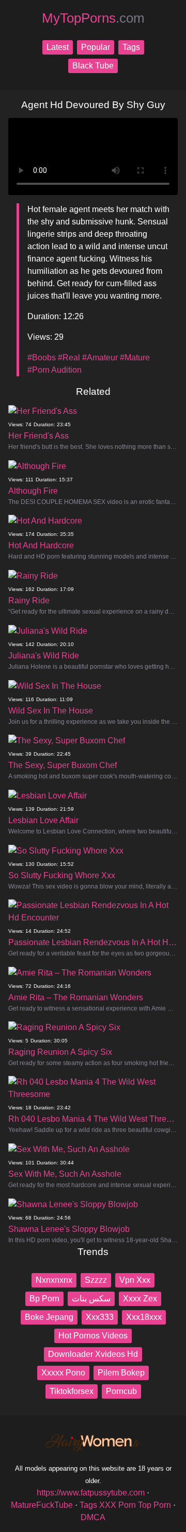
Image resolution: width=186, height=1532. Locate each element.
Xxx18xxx (144, 1317)
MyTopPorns (93, 18)
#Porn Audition (54, 369)
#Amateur (100, 357)
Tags (131, 47)
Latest (58, 47)
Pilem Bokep (121, 1372)
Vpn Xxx (134, 1280)
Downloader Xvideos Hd (93, 1354)
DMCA (93, 1517)
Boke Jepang (49, 1317)
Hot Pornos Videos (93, 1335)
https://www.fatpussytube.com (91, 1492)
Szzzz (96, 1280)
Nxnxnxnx (54, 1280)
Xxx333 (100, 1317)
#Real (69, 357)
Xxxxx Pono (63, 1372)
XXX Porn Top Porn (135, 1505)
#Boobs (41, 357)
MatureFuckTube (42, 1505)
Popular (95, 47)
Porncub (121, 1391)
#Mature (135, 357)
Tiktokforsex (72, 1391)
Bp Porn (44, 1298)
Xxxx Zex (140, 1298)
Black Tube (93, 65)
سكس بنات (91, 1298)
